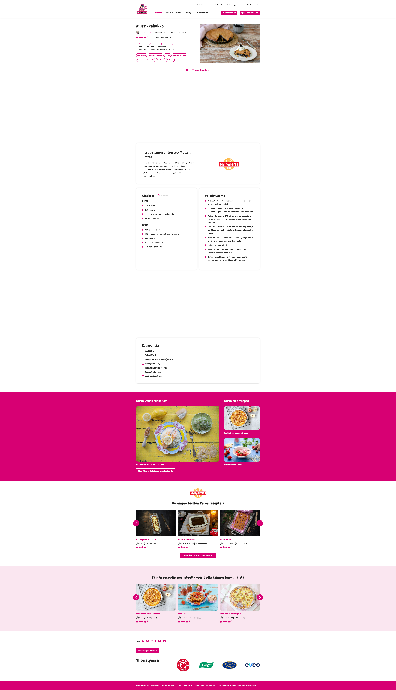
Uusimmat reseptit (236, 401)
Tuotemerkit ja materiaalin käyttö (180, 685)
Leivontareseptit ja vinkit (145, 60)
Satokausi (160, 60)
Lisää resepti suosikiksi (147, 650)
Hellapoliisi (149, 32)
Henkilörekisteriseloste (158, 685)
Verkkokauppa (232, 5)
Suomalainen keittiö (179, 55)
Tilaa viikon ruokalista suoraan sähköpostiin (155, 471)
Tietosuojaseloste (142, 685)
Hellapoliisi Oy (198, 685)
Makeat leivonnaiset (155, 55)
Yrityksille (219, 5)
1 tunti (167, 55)
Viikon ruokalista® (173, 13)
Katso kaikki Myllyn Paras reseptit (198, 555)
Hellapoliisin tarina (204, 5)
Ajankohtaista (202, 13)
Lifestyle (188, 13)
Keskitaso (170, 60)
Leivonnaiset (141, 55)
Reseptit (158, 13)
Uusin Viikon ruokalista (151, 401)
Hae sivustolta (255, 5)
